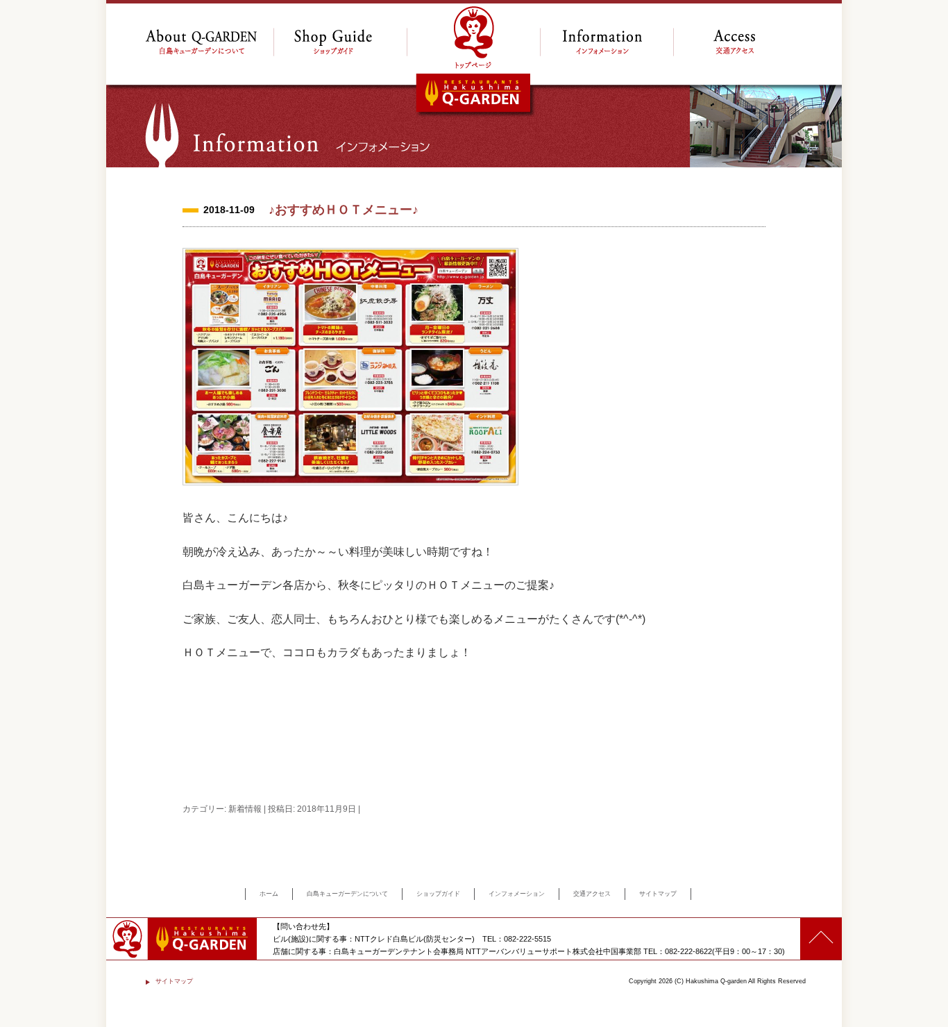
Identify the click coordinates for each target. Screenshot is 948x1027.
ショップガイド (438, 893)
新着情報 (245, 809)
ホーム (269, 893)
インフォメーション (517, 893)
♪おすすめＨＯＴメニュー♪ (343, 210)
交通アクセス (592, 893)
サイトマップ (658, 893)
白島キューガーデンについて (347, 893)
